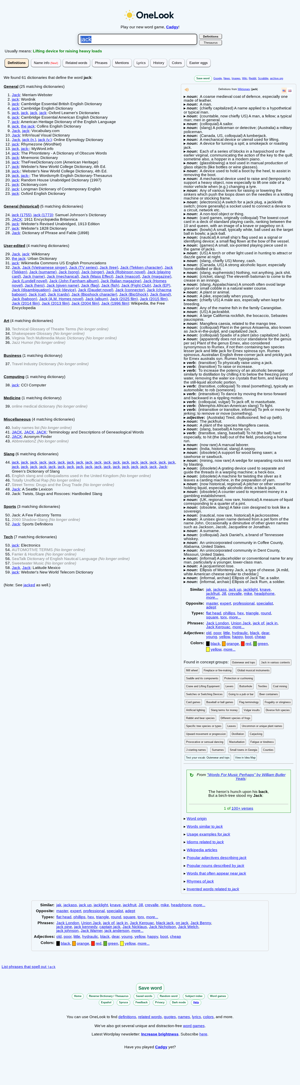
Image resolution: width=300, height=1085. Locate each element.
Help (196, 1002)
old (208, 633)
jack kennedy (85, 927)
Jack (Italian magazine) (121, 281)
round (266, 613)
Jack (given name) (63, 285)
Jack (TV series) (83, 267)
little (226, 633)
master (212, 603)
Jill (224, 593)
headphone (264, 593)
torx (223, 617)
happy (237, 637)
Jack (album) (96, 299)
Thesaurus (211, 42)
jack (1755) (21, 215)
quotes (170, 1017)
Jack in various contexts (275, 662)
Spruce (123, 1002)
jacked (29, 585)
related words (150, 1017)
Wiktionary (244, 89)
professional (243, 603)
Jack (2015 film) (154, 299)
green (263, 644)
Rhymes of (200, 881)
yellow (224, 637)
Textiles (262, 686)
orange (233, 644)
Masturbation (236, 741)
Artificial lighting (195, 710)
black (254, 633)
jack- (25, 149)
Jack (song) (69, 272)
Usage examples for (208, 834)
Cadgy (172, 27)
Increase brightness (160, 1034)
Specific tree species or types (203, 726)
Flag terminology (249, 702)
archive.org (276, 78)
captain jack (109, 927)
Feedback (142, 1002)
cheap (260, 637)
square (212, 617)
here (203, 1034)
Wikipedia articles (202, 850)
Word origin (197, 818)
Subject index (193, 996)
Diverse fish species (278, 710)
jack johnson (67, 930)
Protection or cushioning (238, 678)
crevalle (235, 593)
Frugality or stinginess (278, 702)
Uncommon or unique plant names (262, 726)
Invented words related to (213, 889)
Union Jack (241, 623)
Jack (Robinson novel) (125, 272)
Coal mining (280, 686)
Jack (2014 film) (26, 303)
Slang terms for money (224, 710)
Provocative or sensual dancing (204, 741)
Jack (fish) (110, 285)
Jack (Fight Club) (136, 285)
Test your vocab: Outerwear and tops (208, 757)
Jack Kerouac (218, 627)
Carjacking (256, 733)
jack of (258, 623)
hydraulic (240, 633)
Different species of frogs (235, 718)
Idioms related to (205, 842)
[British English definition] (289, 90)
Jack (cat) (37, 294)
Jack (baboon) (24, 299)
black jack (165, 923)
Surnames (218, 749)
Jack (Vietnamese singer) (44, 267)
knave (265, 589)
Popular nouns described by (215, 865)
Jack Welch (188, 927)
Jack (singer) (92, 272)
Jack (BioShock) (133, 294)
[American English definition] (284, 90)
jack (15, 99)
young (211, 637)
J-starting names (196, 749)
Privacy (159, 1002)
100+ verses (242, 808)
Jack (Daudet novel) (95, 290)
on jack (182, 923)
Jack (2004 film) (85, 303)
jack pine (64, 927)
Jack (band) (160, 294)
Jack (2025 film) (124, 299)
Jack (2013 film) (55, 303)
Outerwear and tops (243, 662)
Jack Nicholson (162, 927)
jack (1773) (43, 215)
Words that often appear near (216, 873)
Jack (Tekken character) (141, 267)
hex (240, 613)
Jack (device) (64, 290)
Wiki (244, 78)
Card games (193, 702)
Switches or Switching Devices (204, 694)
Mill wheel (192, 670)
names (184, 1017)
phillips (229, 613)
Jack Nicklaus (134, 927)
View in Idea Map (245, 757)
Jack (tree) (109, 267)
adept (211, 607)
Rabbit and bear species (200, 718)
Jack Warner (91, 930)
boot (249, 637)
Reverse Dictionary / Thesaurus (108, 996)
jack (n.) (29, 140)
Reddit (252, 78)
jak (208, 589)
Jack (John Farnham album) (74, 281)
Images (236, 78)
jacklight (250, 589)
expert (225, 603)
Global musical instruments (253, 670)
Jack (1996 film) (115, 303)
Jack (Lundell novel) (29, 281)
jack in (272, 623)
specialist (265, 603)
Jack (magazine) (156, 276)
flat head (213, 613)
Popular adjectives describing (217, 858)
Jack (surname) (43, 272)
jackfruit (213, 593)
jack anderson (116, 930)
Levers (229, 686)
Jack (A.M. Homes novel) (61, 299)
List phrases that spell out (29, 967)
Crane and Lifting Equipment (203, 686)
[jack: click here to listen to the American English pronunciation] (186, 91)
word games (194, 1026)
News (226, 78)
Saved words (144, 996)
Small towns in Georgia (243, 749)
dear (265, 633)
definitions (127, 1017)
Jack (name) (34, 276)
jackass (220, 589)
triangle (252, 613)
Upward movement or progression (206, 733)
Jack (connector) (130, 290)
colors (208, 1017)
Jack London (217, 623)
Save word (203, 78)
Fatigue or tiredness (262, 741)
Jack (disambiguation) (31, 290)
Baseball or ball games (219, 702)
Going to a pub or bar (241, 694)
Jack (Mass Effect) (97, 276)
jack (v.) (45, 140)
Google (217, 78)
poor (217, 633)
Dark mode (179, 1002)
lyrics (196, 1017)
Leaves (231, 726)
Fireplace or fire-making (217, 670)
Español (106, 1002)
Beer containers (268, 694)
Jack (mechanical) (63, 276)
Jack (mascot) (127, 276)
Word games (218, 996)
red (248, 644)
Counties (268, 749)
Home (77, 996)
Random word (169, 996)
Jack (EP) (161, 285)
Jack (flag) (90, 285)
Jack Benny (200, 923)
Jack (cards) (58, 294)
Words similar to (205, 826)
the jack (28, 126)
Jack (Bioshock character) (94, 294)
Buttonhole (245, 686)
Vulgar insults (252, 710)
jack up (235, 589)
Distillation (238, 733)
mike (248, 593)
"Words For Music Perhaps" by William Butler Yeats (246, 777)
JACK (17, 219)
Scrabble (263, 78)
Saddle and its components (202, 678)
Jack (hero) (34, 285)
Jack (16, 95)
